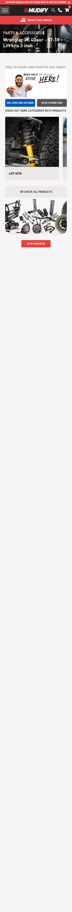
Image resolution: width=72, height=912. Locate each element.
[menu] (5, 10)
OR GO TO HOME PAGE (51, 102)
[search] (53, 10)
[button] (67, 10)
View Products (36, 243)
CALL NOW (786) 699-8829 (20, 102)
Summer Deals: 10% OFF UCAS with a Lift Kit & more (36, 2)
